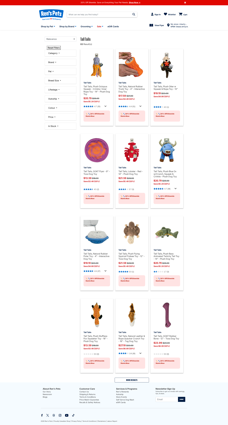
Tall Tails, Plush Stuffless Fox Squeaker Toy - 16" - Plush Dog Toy (96, 338)
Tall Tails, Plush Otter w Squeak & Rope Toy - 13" (166, 87)
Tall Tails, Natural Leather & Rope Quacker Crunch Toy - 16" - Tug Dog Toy (131, 338)
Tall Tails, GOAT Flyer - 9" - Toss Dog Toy (97, 172)
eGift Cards (121, 402)
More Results (131, 380)
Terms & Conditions (87, 397)
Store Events (121, 397)
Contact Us (84, 392)
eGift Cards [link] (113, 26)
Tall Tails (87, 83)
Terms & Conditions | (89, 421)
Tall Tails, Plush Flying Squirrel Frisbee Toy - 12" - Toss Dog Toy (131, 256)
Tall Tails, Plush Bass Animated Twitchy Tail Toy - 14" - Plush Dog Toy (166, 256)
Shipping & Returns (87, 394)
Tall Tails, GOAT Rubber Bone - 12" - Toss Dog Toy (166, 337)
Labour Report (112, 421)
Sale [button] (99, 26)
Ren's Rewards (122, 392)
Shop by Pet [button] (47, 26)
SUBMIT (182, 399)
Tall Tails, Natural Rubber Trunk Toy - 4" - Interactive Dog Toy (131, 89)
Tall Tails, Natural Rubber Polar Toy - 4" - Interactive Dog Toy (96, 256)
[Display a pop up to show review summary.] (105, 106)
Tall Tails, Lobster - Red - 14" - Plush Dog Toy (130, 172)
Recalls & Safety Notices (89, 402)
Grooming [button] (86, 26)
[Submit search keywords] (133, 14)
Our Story (47, 392)
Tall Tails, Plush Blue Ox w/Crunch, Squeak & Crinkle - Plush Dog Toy (165, 174)
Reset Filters (54, 47)
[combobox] (102, 14)
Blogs (45, 397)
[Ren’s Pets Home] (51, 14)
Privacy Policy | (77, 421)
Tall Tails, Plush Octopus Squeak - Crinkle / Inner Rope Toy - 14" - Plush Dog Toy (97, 90)
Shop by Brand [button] (66, 26)
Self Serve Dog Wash (125, 400)
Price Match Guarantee (89, 400)
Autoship (119, 394)
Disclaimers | (102, 421)
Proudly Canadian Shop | (62, 421)
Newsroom (47, 394)
